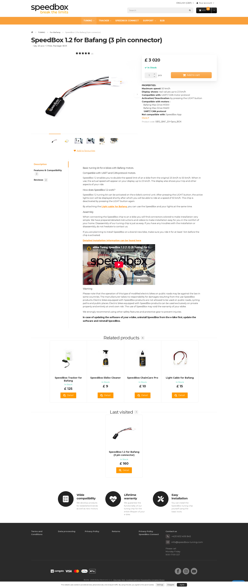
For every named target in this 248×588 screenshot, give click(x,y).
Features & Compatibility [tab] (48, 172)
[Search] (189, 10)
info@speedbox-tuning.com (187, 542)
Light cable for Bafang (114, 206)
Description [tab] (40, 164)
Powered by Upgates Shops (152, 580)
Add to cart (193, 75)
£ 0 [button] (207, 10)
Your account (205, 3)
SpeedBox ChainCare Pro (142, 377)
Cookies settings (133, 580)
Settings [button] (160, 585)
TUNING (87, 20)
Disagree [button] (170, 585)
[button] (214, 10)
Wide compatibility (86, 496)
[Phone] (168, 536)
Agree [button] (182, 585)
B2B (162, 20)
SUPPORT (148, 20)
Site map (117, 580)
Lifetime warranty (130, 496)
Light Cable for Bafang (180, 377)
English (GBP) (184, 4)
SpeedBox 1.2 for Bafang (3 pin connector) (124, 453)
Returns (116, 531)
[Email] (168, 542)
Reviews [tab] (40, 180)
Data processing (66, 531)
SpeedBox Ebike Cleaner (105, 377)
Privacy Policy (92, 531)
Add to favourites (86, 150)
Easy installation (180, 496)
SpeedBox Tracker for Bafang (68, 379)
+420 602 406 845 (181, 536)
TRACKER (104, 20)
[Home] (49, 8)
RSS (123, 580)
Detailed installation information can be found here (112, 240)
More (145, 117)
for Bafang (55, 32)
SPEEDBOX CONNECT (127, 20)
